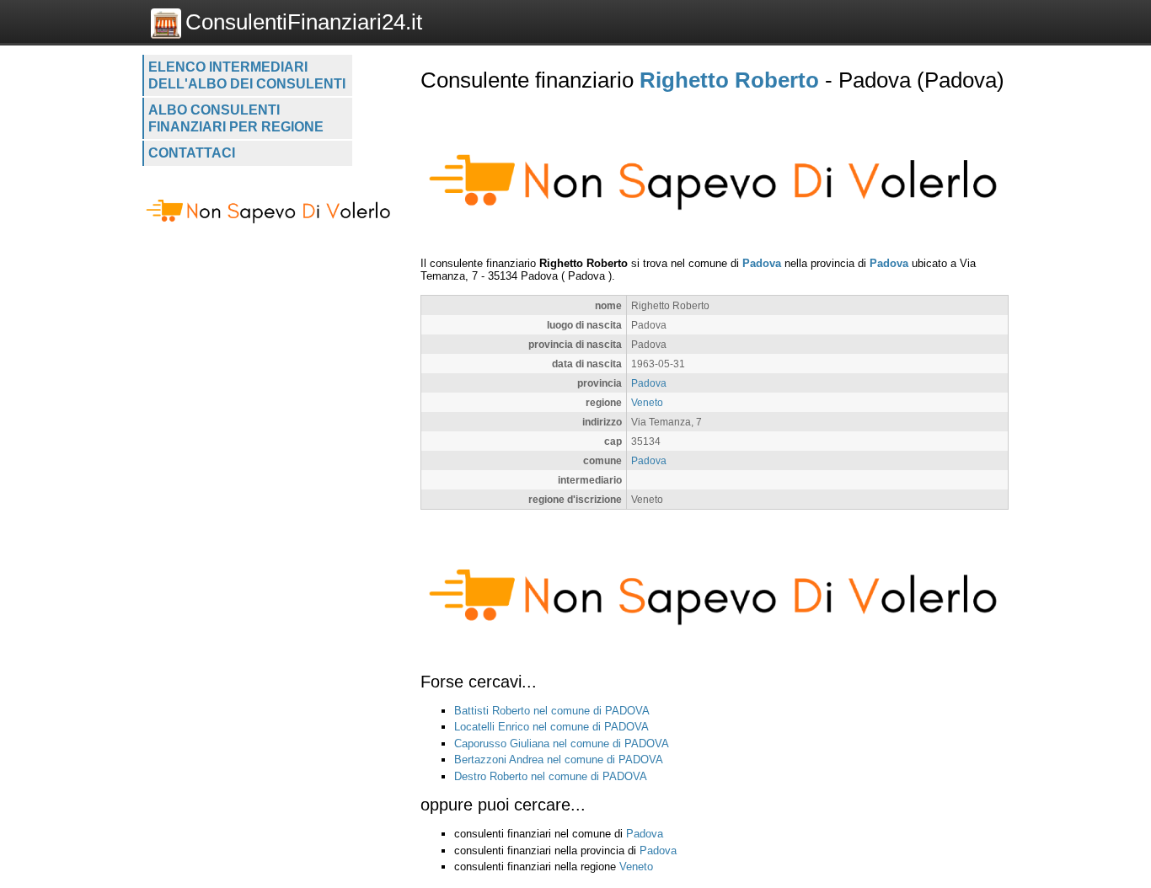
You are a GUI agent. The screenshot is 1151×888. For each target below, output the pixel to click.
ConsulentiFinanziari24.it (303, 22)
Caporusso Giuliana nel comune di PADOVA (561, 743)
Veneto (647, 402)
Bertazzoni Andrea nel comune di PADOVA (558, 759)
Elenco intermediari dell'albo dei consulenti (246, 75)
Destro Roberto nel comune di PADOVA (550, 776)
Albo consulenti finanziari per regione (236, 118)
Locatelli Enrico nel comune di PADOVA (551, 726)
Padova (761, 263)
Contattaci (191, 153)
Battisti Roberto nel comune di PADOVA (552, 710)
